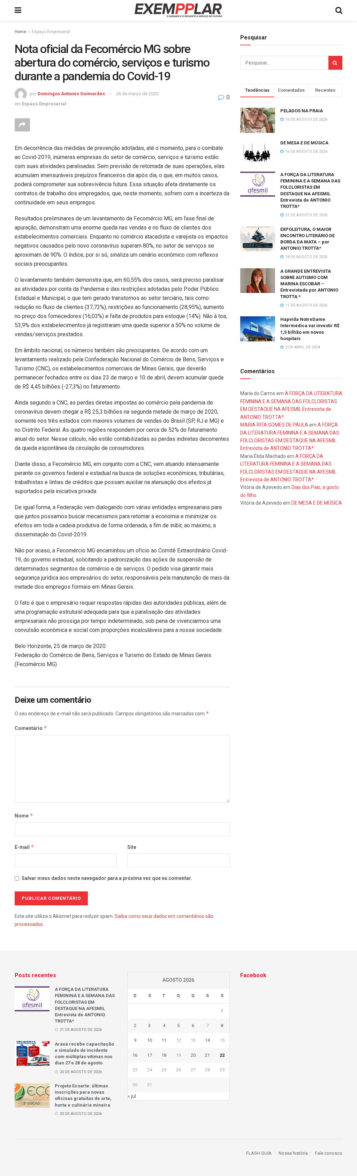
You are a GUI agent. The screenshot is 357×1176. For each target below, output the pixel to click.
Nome (24, 815)
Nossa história (293, 1153)
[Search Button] (335, 63)
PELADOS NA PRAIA (301, 110)
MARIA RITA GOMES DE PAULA (274, 425)
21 (207, 1055)
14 (207, 1040)
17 (149, 1055)
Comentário (31, 728)
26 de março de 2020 (137, 93)
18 (163, 1055)
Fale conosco (328, 1153)
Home (20, 31)
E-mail (24, 847)
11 (163, 1040)
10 (149, 1040)
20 (193, 1055)
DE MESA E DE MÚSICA (304, 142)
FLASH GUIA (259, 1153)
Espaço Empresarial (51, 31)
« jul (132, 1096)
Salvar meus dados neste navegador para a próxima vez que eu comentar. (107, 878)
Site (131, 847)
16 (134, 1055)
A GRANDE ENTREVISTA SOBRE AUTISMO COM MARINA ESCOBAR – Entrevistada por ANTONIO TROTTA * (309, 284)
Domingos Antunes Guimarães (71, 93)
